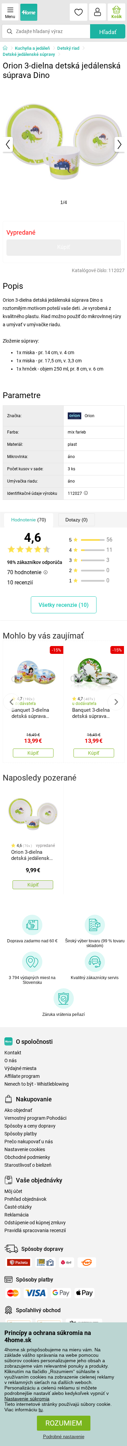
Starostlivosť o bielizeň (27, 1165)
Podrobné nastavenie (63, 1436)
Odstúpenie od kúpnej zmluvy (35, 1222)
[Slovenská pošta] (45, 1262)
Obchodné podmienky (27, 1157)
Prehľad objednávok (25, 1199)
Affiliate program (22, 1076)
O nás (10, 1060)
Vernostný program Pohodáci (35, 1118)
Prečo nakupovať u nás (28, 1141)
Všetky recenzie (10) (64, 605)
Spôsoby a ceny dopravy (30, 1126)
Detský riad (68, 48)
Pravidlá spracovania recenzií (35, 1230)
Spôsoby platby (20, 1133)
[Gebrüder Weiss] (87, 1262)
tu (41, 1409)
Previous (11, 701)
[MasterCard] (12, 1293)
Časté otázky (18, 1207)
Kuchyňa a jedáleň (32, 48)
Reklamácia (16, 1214)
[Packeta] (18, 1262)
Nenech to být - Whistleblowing (36, 1084)
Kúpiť (63, 247)
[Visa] (35, 1293)
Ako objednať (18, 1110)
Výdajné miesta (20, 1068)
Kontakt (12, 1052)
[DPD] (66, 1262)
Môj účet (13, 1191)
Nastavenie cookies (24, 1149)
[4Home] (7, 48)
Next (115, 701)
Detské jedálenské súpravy (29, 54)
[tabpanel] (64, 144)
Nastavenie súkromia (26, 1398)
